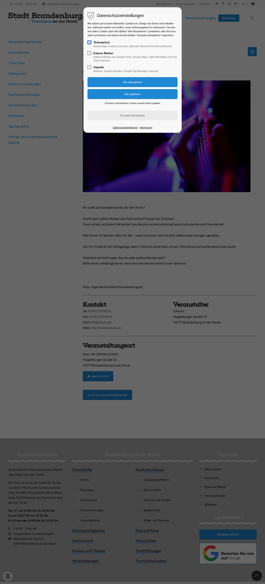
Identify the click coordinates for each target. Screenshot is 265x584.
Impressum (146, 127)
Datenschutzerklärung (125, 127)
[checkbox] (89, 42)
